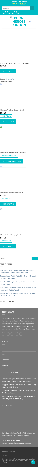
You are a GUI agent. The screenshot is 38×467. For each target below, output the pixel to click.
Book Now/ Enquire (9, 156)
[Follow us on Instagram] (21, 334)
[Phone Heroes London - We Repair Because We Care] (18, 21)
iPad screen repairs (28, 326)
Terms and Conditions (9, 451)
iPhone (4, 349)
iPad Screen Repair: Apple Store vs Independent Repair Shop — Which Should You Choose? (17, 271)
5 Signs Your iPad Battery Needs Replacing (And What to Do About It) (17, 294)
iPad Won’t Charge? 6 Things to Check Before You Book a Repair (18, 283)
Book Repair (6, 116)
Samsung (5, 365)
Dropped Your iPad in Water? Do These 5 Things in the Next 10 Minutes (18, 277)
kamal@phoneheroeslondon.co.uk (20, 443)
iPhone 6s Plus (10, 79)
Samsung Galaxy (25, 329)
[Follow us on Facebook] (3, 334)
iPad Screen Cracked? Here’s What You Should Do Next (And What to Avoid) (18, 289)
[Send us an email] (12, 334)
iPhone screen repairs (13, 326)
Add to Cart (8, 71)
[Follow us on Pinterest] (16, 334)
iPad (3, 354)
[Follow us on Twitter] (8, 334)
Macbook (5, 360)
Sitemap (4, 455)
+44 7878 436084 (13, 440)
